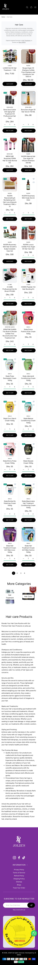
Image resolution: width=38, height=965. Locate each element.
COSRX (28, 284)
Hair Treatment (26, 40)
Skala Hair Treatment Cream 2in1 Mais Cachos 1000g (28, 549)
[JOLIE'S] (6, 7)
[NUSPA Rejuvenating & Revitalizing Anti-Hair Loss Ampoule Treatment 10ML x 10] (10, 184)
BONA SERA (10, 107)
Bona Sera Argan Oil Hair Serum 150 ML (28, 111)
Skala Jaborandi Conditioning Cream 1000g (28, 378)
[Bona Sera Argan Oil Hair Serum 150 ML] (28, 98)
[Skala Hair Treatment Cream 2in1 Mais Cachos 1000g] (28, 534)
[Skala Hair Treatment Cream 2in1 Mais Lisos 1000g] (10, 534)
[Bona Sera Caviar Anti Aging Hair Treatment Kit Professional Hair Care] (10, 98)
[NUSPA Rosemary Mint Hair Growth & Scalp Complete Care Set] (10, 233)
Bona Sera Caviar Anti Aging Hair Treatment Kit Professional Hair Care (10, 114)
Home (3, 17)
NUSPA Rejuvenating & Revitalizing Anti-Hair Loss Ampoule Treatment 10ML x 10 (10, 201)
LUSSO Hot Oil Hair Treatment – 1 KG (10, 69)
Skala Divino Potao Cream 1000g (9, 462)
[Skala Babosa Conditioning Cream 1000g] (28, 407)
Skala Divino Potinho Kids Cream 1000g (28, 331)
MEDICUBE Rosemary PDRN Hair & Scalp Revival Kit (10, 159)
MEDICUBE (10, 153)
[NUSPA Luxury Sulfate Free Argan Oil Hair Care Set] (28, 233)
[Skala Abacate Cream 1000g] (28, 449)
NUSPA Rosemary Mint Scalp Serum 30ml (28, 198)
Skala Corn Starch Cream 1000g (9, 419)
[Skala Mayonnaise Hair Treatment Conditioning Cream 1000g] (28, 489)
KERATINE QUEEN (9, 327)
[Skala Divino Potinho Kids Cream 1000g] (28, 318)
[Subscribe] (31, 905)
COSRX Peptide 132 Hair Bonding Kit (28, 288)
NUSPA (28, 65)
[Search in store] (27, 7)
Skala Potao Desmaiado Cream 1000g (9, 378)
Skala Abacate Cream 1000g (28, 462)
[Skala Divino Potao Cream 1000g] (10, 449)
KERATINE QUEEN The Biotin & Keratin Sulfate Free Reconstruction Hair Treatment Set (10, 333)
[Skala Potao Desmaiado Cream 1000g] (10, 364)
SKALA (28, 327)
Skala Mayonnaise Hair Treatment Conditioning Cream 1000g (28, 504)
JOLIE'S (10, 953)
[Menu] (35, 7)
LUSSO (10, 65)
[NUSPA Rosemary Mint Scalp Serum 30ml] (28, 184)
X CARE (10, 284)
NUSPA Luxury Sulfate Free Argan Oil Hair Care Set (28, 247)
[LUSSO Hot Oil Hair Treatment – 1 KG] (10, 56)
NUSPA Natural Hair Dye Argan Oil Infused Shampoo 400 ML (28, 159)
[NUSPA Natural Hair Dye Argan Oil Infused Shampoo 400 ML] (28, 145)
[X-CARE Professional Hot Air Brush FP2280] (10, 275)
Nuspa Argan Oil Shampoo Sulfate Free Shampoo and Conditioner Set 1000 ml (28, 72)
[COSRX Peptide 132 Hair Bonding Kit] (28, 275)
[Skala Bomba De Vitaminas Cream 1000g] (10, 489)
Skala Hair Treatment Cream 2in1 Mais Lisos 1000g (9, 549)
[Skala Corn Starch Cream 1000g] (10, 407)
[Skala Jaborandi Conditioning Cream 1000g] (28, 364)
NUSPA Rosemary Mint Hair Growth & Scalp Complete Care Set (10, 248)
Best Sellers (22, 42)
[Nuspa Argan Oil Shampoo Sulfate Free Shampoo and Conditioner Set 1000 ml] (28, 56)
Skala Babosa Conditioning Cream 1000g (28, 420)
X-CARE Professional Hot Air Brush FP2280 (10, 289)
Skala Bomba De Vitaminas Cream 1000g (10, 503)
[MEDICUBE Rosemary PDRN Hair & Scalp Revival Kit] (10, 145)
